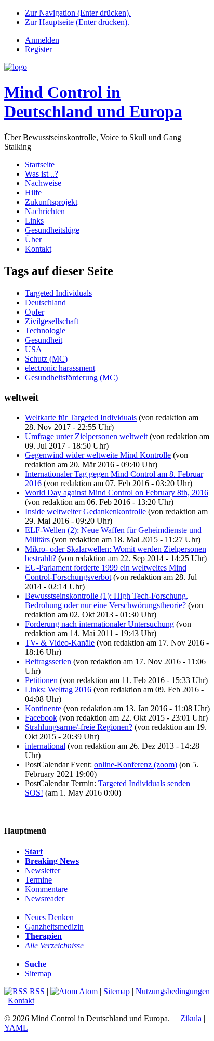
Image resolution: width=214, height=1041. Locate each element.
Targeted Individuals (58, 293)
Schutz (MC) (46, 358)
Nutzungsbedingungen (173, 991)
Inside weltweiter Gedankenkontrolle (85, 511)
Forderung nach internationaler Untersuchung (99, 623)
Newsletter (42, 870)
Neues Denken (49, 917)
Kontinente (43, 708)
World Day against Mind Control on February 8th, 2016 (116, 492)
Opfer (34, 311)
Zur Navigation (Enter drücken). (78, 12)
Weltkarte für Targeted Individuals (81, 417)
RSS (36, 991)
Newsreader (44, 898)
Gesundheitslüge (52, 230)
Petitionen (41, 680)
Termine (38, 879)
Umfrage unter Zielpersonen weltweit (86, 436)
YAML (16, 1027)
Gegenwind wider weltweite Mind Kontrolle (98, 455)
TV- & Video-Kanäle (60, 642)
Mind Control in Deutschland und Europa (93, 102)
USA (33, 349)
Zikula (191, 1018)
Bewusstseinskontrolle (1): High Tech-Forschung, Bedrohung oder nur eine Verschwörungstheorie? (106, 600)
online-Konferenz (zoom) (135, 764)
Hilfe (33, 192)
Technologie (45, 330)
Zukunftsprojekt (51, 201)
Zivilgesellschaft (51, 321)
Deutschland (45, 302)
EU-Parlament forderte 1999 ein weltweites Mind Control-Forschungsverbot (105, 572)
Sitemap (38, 973)
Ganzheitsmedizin (54, 926)
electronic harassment (60, 368)
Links (34, 220)
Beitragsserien (48, 661)
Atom (87, 991)
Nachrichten (45, 211)
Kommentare (46, 889)
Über (33, 239)
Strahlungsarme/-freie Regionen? (78, 727)
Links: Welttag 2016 (58, 689)
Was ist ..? (41, 173)
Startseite (40, 164)
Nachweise (43, 183)
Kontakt (38, 248)
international (45, 745)
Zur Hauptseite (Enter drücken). (77, 22)
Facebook (41, 717)
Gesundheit (43, 340)
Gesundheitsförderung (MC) (71, 377)
